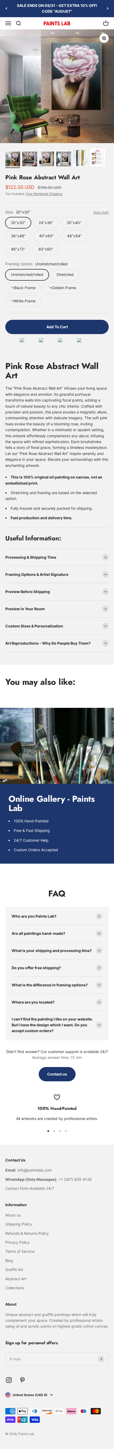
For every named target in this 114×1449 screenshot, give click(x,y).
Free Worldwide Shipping (44, 194)
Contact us (57, 1074)
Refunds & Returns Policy (27, 1233)
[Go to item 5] (80, 158)
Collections (14, 1288)
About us (13, 1215)
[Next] (108, 9)
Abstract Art (15, 1279)
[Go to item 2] (29, 160)
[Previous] (6, 9)
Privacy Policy (17, 1242)
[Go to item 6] (97, 158)
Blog (9, 1260)
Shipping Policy (18, 1224)
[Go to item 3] (46, 160)
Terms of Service (19, 1251)
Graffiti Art (14, 1269)
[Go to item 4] (63, 160)
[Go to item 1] (12, 160)
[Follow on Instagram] (8, 1380)
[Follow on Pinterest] (22, 1380)
